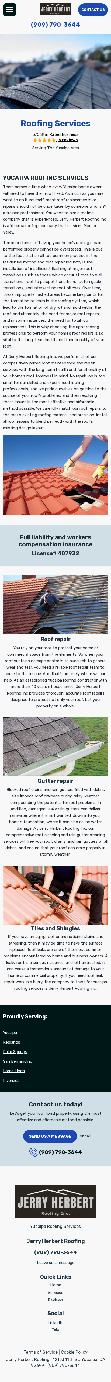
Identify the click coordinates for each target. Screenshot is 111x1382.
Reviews (55, 1300)
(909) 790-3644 (55, 24)
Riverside (11, 1080)
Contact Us (93, 10)
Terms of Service (41, 1352)
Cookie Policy (74, 1352)
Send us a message (50, 1136)
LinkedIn (55, 1322)
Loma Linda (14, 1070)
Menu (9, 9)
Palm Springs (15, 1051)
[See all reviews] (45, 139)
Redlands (11, 1042)
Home (55, 1285)
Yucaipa (10, 1032)
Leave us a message (55, 1262)
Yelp (55, 1329)
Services (55, 1292)
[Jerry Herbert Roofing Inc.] (55, 9)
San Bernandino (17, 1061)
